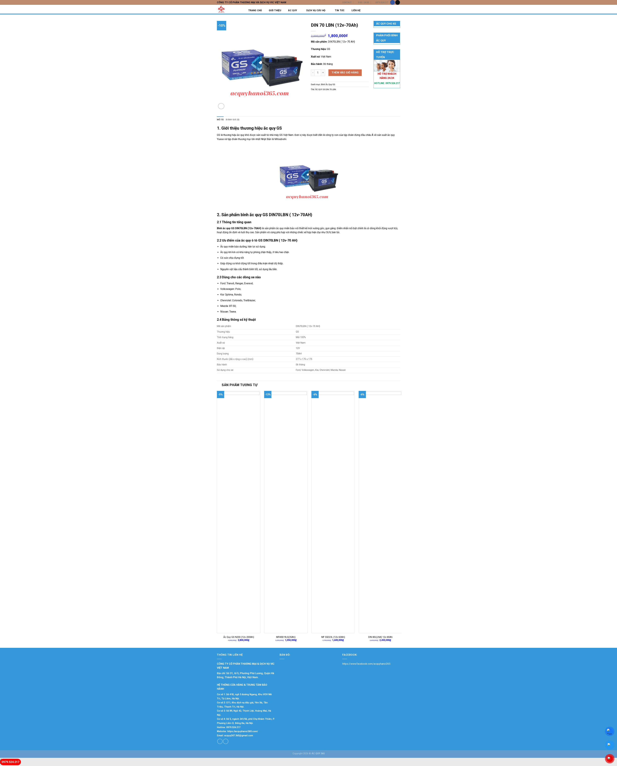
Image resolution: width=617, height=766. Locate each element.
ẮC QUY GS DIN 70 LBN (325, 89)
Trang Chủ (255, 10)
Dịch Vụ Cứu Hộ (315, 10)
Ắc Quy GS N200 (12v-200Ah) (238, 637)
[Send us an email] (397, 2)
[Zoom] (221, 106)
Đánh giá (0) (232, 119)
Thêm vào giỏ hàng (345, 72)
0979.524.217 (392, 83)
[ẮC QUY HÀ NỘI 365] (233, 9)
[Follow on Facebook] (392, 2)
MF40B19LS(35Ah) (285, 637)
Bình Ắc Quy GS (328, 84)
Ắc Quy (292, 10)
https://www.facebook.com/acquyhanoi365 (366, 663)
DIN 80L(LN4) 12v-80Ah (380, 637)
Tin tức (339, 10)
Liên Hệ (356, 10)
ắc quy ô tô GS (252, 240)
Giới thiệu (275, 10)
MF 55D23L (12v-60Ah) (333, 637)
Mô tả (220, 119)
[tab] (220, 119)
